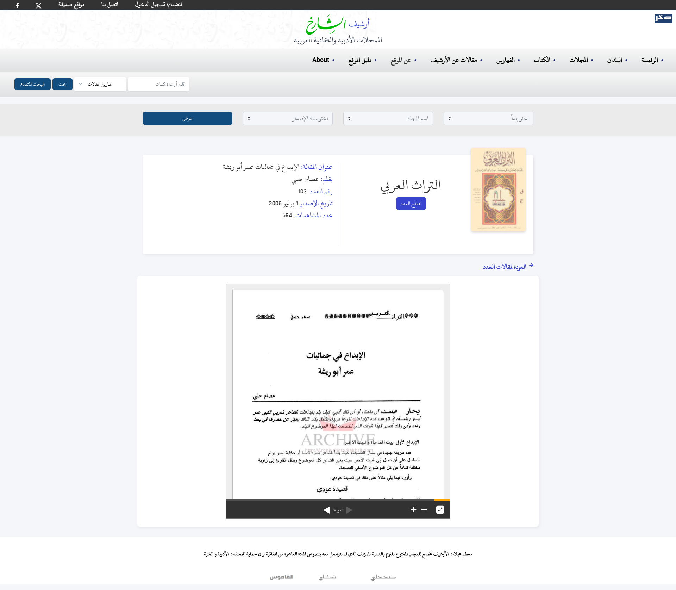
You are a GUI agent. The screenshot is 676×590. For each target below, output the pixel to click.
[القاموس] (282, 579)
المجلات (579, 60)
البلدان (614, 60)
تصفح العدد (411, 203)
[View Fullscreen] (440, 509)
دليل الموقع (360, 60)
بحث (62, 84)
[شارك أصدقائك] (17, 5)
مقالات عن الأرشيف (454, 60)
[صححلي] (383, 579)
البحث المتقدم (32, 84)
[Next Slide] (326, 508)
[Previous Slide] (349, 508)
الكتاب (542, 60)
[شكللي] (327, 579)
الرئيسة (649, 60)
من (338, 510)
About (320, 60)
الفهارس (505, 60)
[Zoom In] (413, 509)
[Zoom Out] (424, 509)
